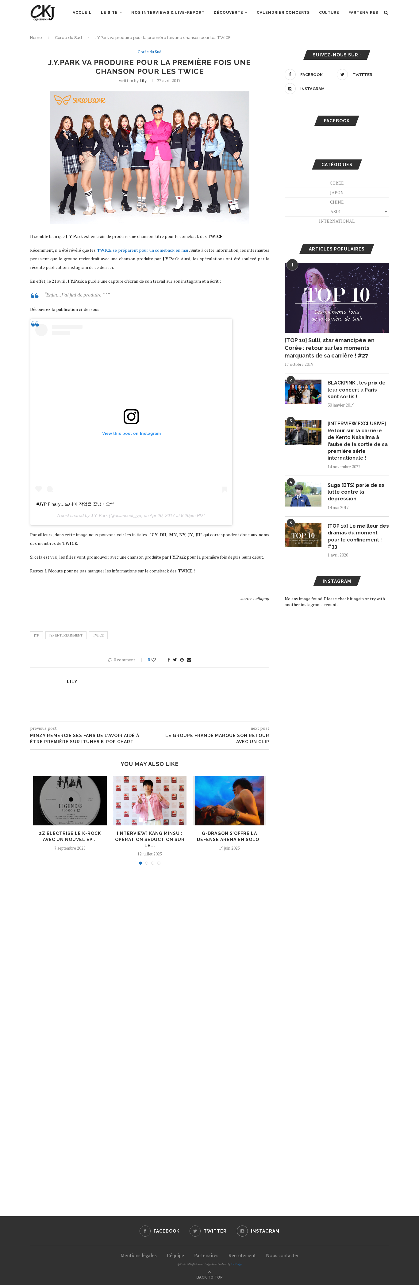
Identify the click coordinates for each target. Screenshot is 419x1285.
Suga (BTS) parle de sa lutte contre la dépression (356, 492)
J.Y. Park (99, 515)
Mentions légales (139, 1255)
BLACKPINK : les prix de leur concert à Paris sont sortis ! (357, 390)
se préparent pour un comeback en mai (143, 250)
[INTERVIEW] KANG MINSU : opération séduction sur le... (150, 839)
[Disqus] (149, 952)
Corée (337, 183)
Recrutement (242, 1255)
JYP (36, 635)
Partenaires (363, 12)
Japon (337, 192)
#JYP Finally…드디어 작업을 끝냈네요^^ (75, 504)
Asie (335, 211)
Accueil (82, 12)
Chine (337, 202)
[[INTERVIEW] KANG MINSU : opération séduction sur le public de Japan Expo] (149, 800)
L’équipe (175, 1255)
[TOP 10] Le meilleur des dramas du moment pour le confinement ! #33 (358, 536)
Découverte (228, 12)
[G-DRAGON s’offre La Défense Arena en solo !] (229, 800)
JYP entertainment (66, 635)
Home (36, 37)
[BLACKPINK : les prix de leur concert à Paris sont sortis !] (303, 392)
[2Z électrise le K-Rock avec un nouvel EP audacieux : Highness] (70, 800)
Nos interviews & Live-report (168, 12)
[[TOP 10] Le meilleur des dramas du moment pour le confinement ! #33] (303, 535)
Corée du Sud (68, 37)
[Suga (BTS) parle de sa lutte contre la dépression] (303, 494)
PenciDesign (236, 1264)
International (337, 221)
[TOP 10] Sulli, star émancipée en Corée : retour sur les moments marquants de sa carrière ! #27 (330, 348)
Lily (143, 80)
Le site (109, 12)
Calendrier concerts (283, 12)
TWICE (98, 635)
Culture (329, 12)
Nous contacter (282, 1255)
